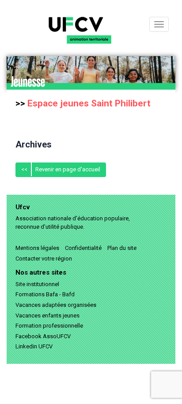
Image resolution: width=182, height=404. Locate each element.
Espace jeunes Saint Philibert (89, 103)
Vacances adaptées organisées (55, 305)
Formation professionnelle (49, 325)
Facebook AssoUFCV (43, 336)
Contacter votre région (43, 258)
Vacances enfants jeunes (47, 315)
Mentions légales (37, 248)
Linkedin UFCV (34, 346)
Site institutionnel (37, 284)
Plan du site (121, 248)
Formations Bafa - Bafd (45, 294)
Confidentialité (83, 248)
